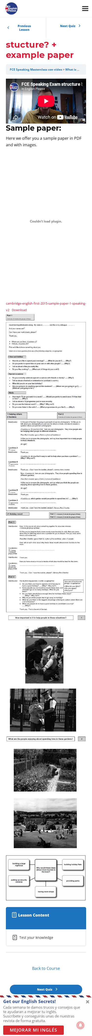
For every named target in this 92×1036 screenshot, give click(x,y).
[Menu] (85, 8)
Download (19, 310)
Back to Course (46, 968)
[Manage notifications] (80, 1025)
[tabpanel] (46, 490)
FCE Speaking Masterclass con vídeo (36, 69)
